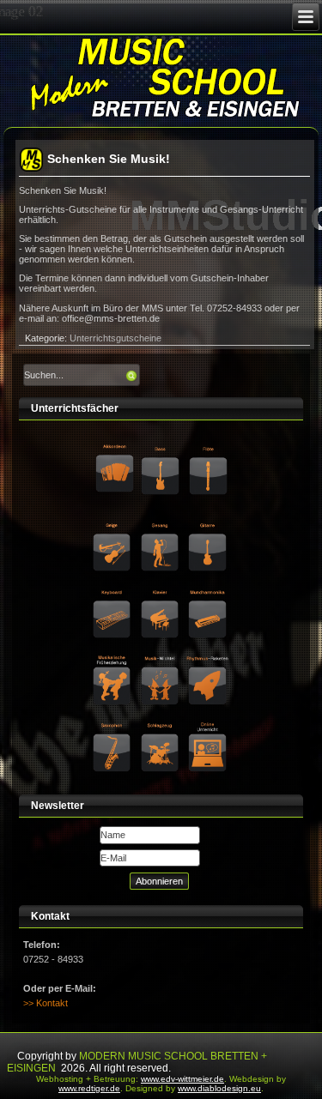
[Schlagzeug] (161, 722)
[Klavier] (161, 588)
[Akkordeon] (114, 448)
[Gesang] (161, 522)
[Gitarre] (209, 522)
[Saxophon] (113, 722)
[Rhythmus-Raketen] (209, 655)
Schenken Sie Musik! (108, 159)
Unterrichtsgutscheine (115, 338)
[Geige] (113, 522)
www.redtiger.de (89, 1088)
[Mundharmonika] (209, 588)
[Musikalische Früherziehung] (113, 655)
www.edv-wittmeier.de (182, 1079)
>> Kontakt (45, 1003)
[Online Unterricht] (209, 722)
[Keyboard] (113, 588)
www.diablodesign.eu (219, 1088)
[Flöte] (209, 448)
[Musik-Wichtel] (161, 655)
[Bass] (161, 448)
